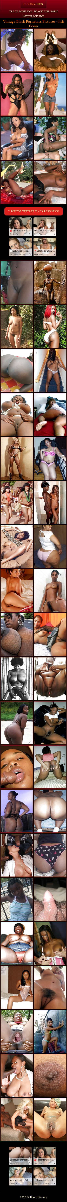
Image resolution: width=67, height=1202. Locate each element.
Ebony (33, 4)
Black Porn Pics (21, 11)
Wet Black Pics (33, 16)
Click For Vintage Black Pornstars (34, 211)
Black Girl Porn (46, 11)
